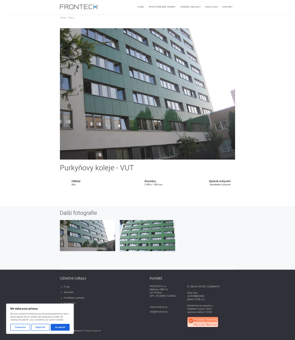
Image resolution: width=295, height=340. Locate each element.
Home (141, 7)
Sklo (71, 17)
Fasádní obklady (190, 7)
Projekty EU (69, 303)
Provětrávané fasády (162, 7)
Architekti (68, 292)
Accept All (60, 327)
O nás (67, 286)
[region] (40, 319)
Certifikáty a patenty (74, 297)
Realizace (211, 7)
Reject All (40, 327)
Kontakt (227, 7)
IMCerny (77, 331)
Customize (20, 327)
